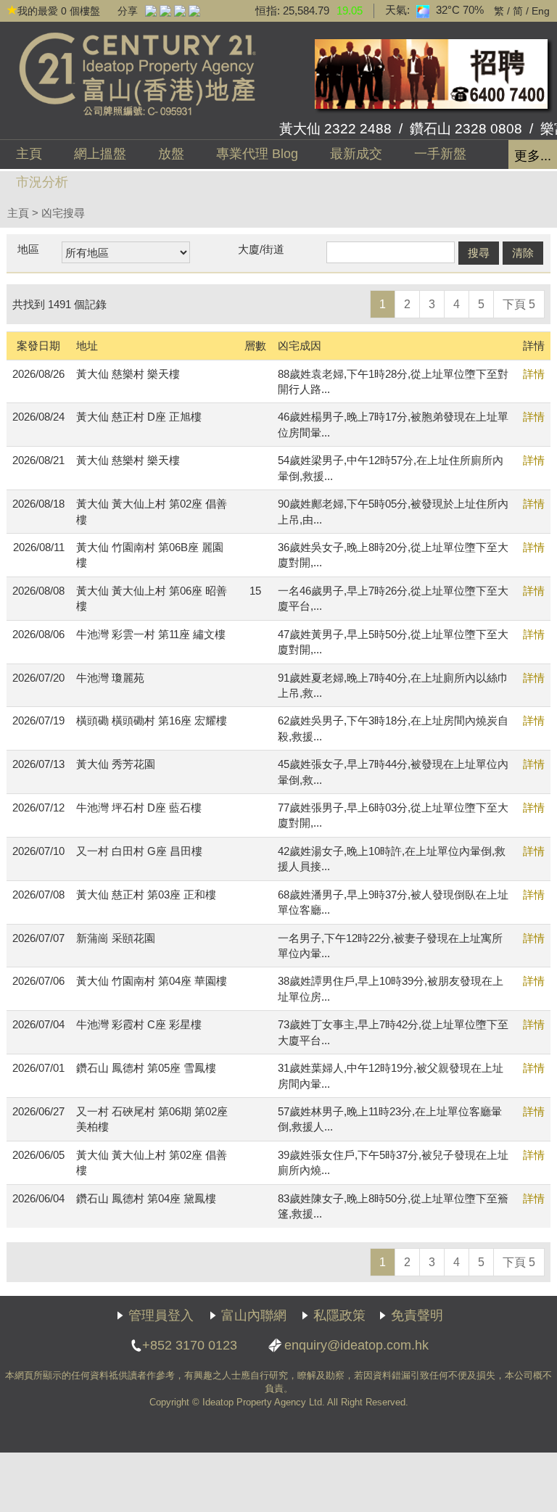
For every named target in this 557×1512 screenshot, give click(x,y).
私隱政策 (339, 1315)
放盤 (171, 153)
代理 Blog (257, 153)
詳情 (534, 374)
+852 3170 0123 (189, 1345)
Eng (541, 11)
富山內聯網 (253, 1315)
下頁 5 (519, 304)
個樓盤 (58, 11)
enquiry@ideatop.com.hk (356, 1345)
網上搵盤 (100, 153)
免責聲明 (417, 1315)
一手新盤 (440, 153)
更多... (532, 156)
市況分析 (42, 182)
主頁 (29, 153)
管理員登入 (161, 1315)
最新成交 (356, 153)
